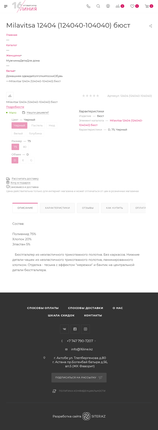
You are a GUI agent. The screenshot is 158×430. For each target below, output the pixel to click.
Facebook (75, 329)
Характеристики (57, 207)
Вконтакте (64, 329)
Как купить (114, 207)
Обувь (58, 76)
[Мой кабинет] (108, 6)
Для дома (33, 60)
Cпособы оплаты (43, 308)
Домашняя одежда (19, 76)
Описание (25, 207)
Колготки (38, 76)
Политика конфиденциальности (82, 391)
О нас (118, 308)
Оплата (140, 207)
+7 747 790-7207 (80, 341)
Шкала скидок (61, 315)
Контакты (93, 315)
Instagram (85, 329)
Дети (23, 60)
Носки (49, 76)
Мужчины (13, 60)
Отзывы (88, 207)
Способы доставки (85, 308)
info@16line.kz (82, 349)
